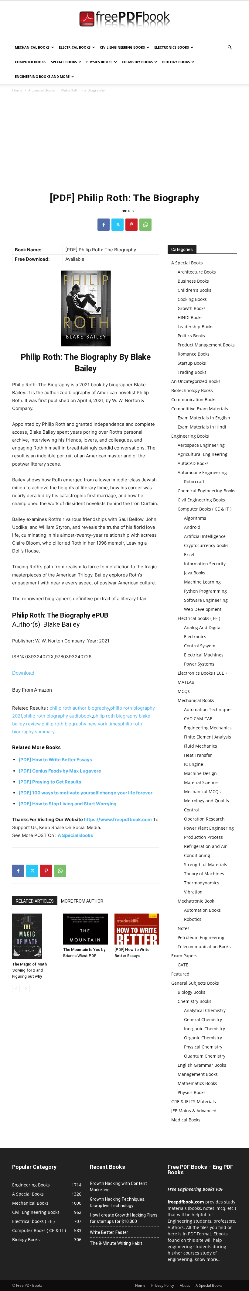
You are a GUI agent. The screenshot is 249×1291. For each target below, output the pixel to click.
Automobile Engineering (202, 472)
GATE (183, 965)
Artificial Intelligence (205, 536)
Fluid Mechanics (200, 746)
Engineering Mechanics (208, 728)
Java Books (194, 573)
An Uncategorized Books (195, 381)
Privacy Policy (162, 1285)
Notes (183, 928)
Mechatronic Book (196, 901)
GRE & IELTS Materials (193, 1101)
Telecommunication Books (204, 946)
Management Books (198, 1074)
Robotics (192, 919)
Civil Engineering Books (122, 47)
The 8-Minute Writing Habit (116, 1243)
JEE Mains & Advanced (194, 1111)
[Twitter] (117, 225)
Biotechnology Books (192, 390)
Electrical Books (74, 47)
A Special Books (41, 90)
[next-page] (25, 988)
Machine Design (200, 773)
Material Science (201, 782)
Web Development (202, 609)
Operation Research (204, 819)
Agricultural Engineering (202, 454)
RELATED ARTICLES (35, 901)
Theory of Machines (204, 873)
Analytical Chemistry (205, 1010)
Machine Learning (202, 582)
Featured (180, 974)
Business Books (193, 281)
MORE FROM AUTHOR (82, 901)
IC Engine (193, 764)
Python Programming (205, 591)
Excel (189, 554)
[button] (229, 47)
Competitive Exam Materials (199, 408)
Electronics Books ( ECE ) (202, 673)
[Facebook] (103, 225)
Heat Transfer (198, 755)
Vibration (193, 892)
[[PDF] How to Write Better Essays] (136, 929)
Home (17, 90)
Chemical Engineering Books (206, 491)
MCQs (184, 691)
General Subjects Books (195, 983)
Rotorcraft (194, 481)
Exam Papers (184, 956)
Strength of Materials (205, 864)
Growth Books (192, 308)
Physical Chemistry (203, 1047)
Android (192, 527)
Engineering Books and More (42, 76)
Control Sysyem (199, 646)
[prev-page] (16, 988)
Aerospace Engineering (201, 445)
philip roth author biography (79, 708)
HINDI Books (190, 317)
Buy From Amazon (32, 690)
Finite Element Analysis (207, 737)
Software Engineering (206, 600)
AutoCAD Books (193, 463)
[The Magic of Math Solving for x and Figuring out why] (34, 936)
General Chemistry (203, 1019)
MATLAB (186, 682)
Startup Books (192, 363)
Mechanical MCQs (202, 791)
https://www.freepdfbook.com (118, 819)
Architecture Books (197, 272)
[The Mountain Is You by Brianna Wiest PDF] (85, 929)
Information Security (205, 563)
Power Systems (199, 664)
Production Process (203, 837)
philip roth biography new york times (81, 724)
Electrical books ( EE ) (199, 618)
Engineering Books (190, 436)
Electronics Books (171, 47)
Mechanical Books (32, 47)
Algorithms (195, 518)
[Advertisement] (124, 141)
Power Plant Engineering (209, 828)
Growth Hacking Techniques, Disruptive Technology (117, 1202)
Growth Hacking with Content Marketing (118, 1186)
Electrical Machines (203, 655)
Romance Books (194, 354)
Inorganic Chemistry (204, 1028)
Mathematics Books (197, 1083)
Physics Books (99, 62)
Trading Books (192, 372)
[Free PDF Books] (124, 20)
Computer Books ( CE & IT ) (204, 509)
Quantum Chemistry (204, 1056)
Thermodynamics (201, 883)
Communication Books (194, 399)
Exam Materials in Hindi (202, 427)
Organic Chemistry (203, 1038)
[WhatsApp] (145, 225)
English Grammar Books (202, 1065)
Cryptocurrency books (206, 545)
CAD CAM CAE (198, 718)
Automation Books (202, 910)
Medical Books (185, 1120)
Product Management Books (206, 345)
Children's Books (194, 290)
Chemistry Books (137, 62)
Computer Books (30, 62)
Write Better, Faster (109, 1232)
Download (23, 673)
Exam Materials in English (204, 418)
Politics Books (191, 336)
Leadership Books (195, 326)
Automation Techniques (208, 709)
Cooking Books (192, 299)
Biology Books (176, 62)
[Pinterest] (131, 225)
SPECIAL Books (64, 62)
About (185, 1285)
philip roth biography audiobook (57, 716)
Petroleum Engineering (201, 937)
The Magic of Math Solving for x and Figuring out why (29, 970)
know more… (207, 1259)
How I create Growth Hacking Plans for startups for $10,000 (124, 1218)
